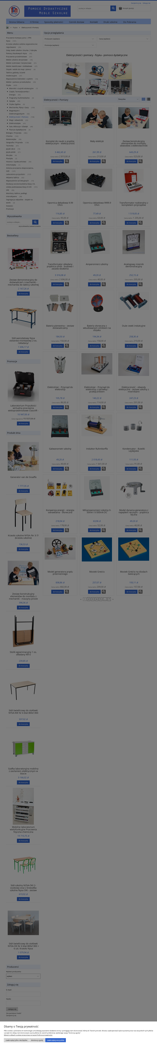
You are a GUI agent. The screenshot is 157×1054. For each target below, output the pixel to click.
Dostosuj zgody (37, 1040)
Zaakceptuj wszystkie (55, 1040)
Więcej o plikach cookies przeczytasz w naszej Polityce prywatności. (28, 1035)
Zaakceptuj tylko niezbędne (16, 1040)
